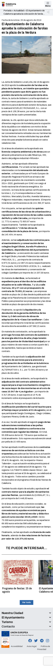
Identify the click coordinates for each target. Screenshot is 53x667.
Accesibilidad (17, 646)
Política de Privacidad (43, 647)
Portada (7, 10)
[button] (48, 12)
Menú (48, 6)
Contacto (8, 626)
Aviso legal (31, 646)
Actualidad (19, 10)
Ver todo (26, 602)
